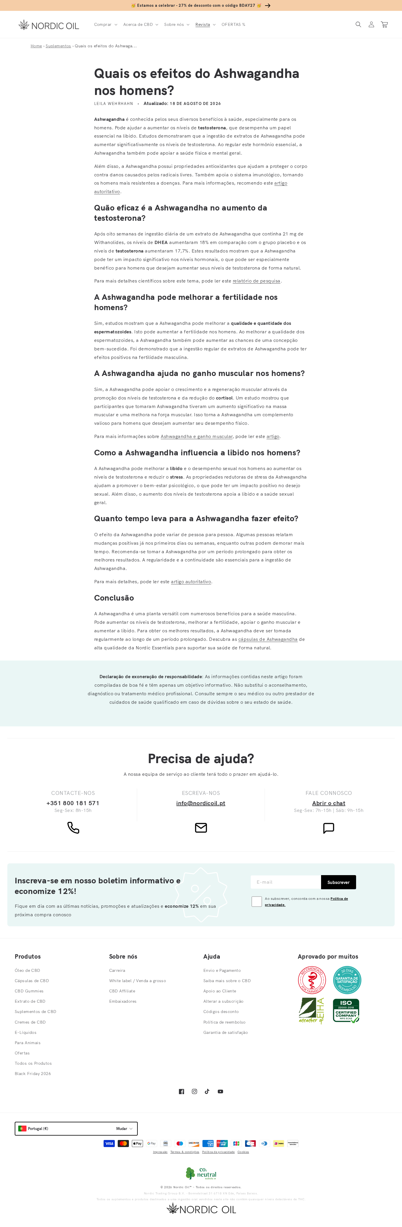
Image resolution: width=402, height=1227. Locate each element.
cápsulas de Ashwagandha (268, 639)
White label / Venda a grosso (137, 980)
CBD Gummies (29, 991)
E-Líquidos (25, 1032)
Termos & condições (184, 1152)
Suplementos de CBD (36, 1011)
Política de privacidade (218, 1152)
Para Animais (28, 1042)
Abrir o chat (328, 803)
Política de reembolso (224, 1022)
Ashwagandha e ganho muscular (196, 436)
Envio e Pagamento (222, 970)
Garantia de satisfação (225, 1032)
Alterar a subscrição (223, 1001)
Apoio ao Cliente (219, 991)
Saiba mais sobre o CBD (227, 980)
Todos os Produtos (33, 1063)
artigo (273, 436)
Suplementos (58, 46)
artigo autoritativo (191, 581)
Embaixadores (123, 1001)
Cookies (243, 1152)
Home (36, 46)
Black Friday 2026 (33, 1073)
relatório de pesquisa (256, 281)
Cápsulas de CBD (32, 980)
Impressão (160, 1152)
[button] (105, 24)
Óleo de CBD (27, 970)
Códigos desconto (221, 1011)
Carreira (117, 970)
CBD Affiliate (122, 991)
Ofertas (22, 1053)
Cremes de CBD (30, 1022)
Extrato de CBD (30, 1001)
